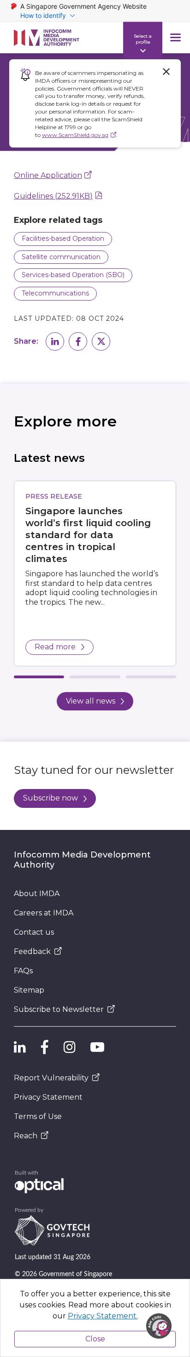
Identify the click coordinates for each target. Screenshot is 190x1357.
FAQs (23, 970)
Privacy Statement (48, 1097)
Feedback (32, 951)
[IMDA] (46, 37)
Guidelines (53, 196)
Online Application (48, 175)
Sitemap (29, 990)
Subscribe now (50, 798)
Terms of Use (38, 1116)
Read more (55, 646)
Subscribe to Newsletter (59, 1009)
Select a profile (143, 39)
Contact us (34, 932)
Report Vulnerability (51, 1077)
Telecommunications (55, 293)
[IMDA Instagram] (70, 1047)
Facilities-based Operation (63, 238)
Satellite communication (61, 257)
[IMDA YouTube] (97, 1047)
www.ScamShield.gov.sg (75, 134)
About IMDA (36, 893)
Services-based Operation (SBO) (73, 275)
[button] (55, 341)
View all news (90, 701)
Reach (25, 1135)
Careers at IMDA (43, 912)
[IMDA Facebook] (45, 1047)
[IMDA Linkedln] (20, 1047)
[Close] (166, 71)
